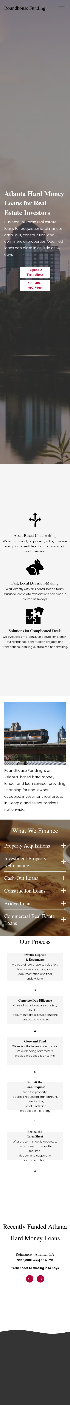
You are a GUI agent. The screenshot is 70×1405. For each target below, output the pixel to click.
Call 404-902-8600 (35, 285)
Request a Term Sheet (35, 272)
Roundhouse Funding (24, 8)
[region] (35, 1267)
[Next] (40, 1278)
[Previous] (29, 1278)
